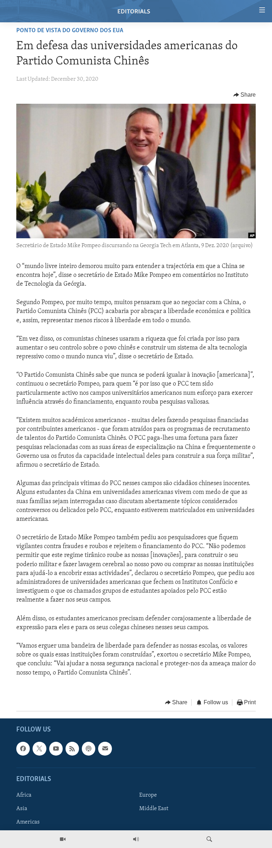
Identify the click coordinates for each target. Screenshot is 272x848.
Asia (21, 809)
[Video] (62, 839)
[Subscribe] (105, 749)
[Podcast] (88, 749)
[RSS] (72, 749)
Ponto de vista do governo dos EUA (69, 31)
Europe (148, 795)
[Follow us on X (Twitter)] (39, 749)
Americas (28, 822)
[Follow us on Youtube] (56, 749)
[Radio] (136, 839)
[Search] (209, 839)
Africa (24, 795)
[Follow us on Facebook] (23, 749)
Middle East (153, 809)
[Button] (244, 94)
